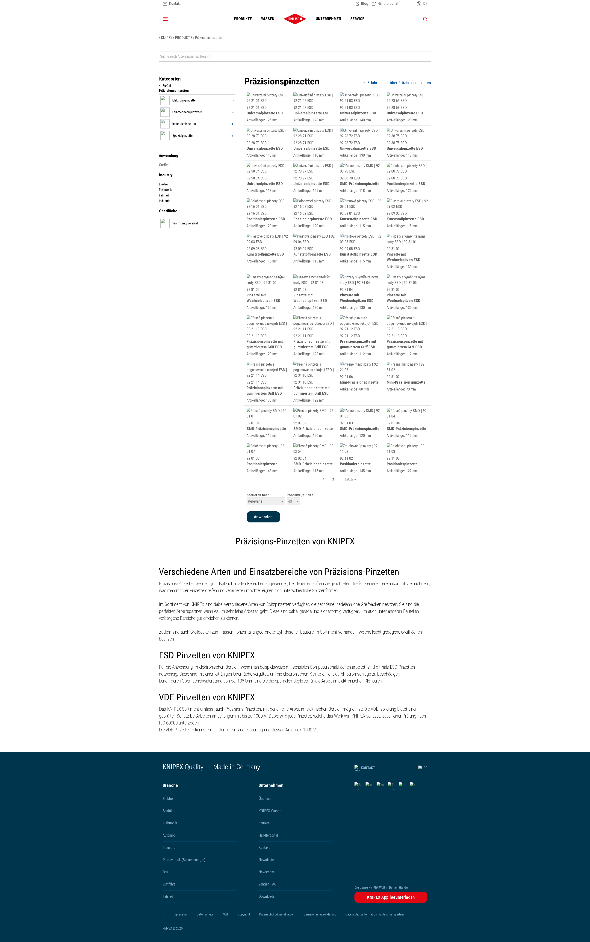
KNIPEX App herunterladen (391, 897)
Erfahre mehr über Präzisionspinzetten (399, 82)
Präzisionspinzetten (209, 38)
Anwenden (427, 56)
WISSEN (267, 19)
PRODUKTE (243, 19)
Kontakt (368, 768)
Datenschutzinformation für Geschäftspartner (374, 914)
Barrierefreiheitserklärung (320, 914)
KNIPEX (166, 38)
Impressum (180, 914)
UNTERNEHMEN (328, 19)
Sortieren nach (258, 495)
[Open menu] (172, 19)
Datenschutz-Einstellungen (277, 914)
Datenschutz (205, 914)
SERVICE (357, 19)
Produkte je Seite (300, 495)
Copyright (243, 914)
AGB (225, 914)
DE (425, 768)
